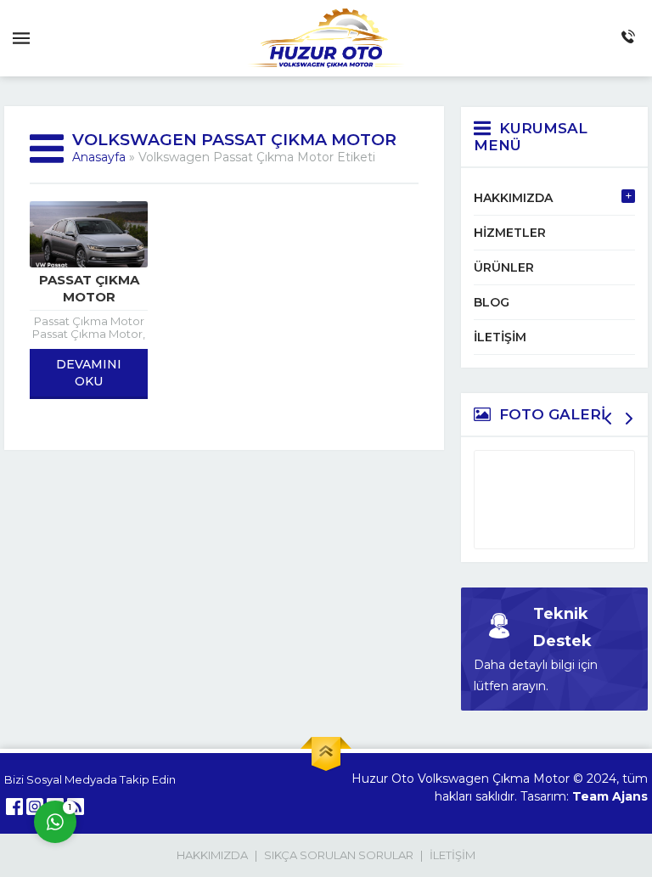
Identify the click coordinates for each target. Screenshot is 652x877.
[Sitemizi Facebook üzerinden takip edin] (14, 806)
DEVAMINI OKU (88, 373)
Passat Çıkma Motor (89, 288)
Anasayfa (99, 157)
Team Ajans (610, 796)
